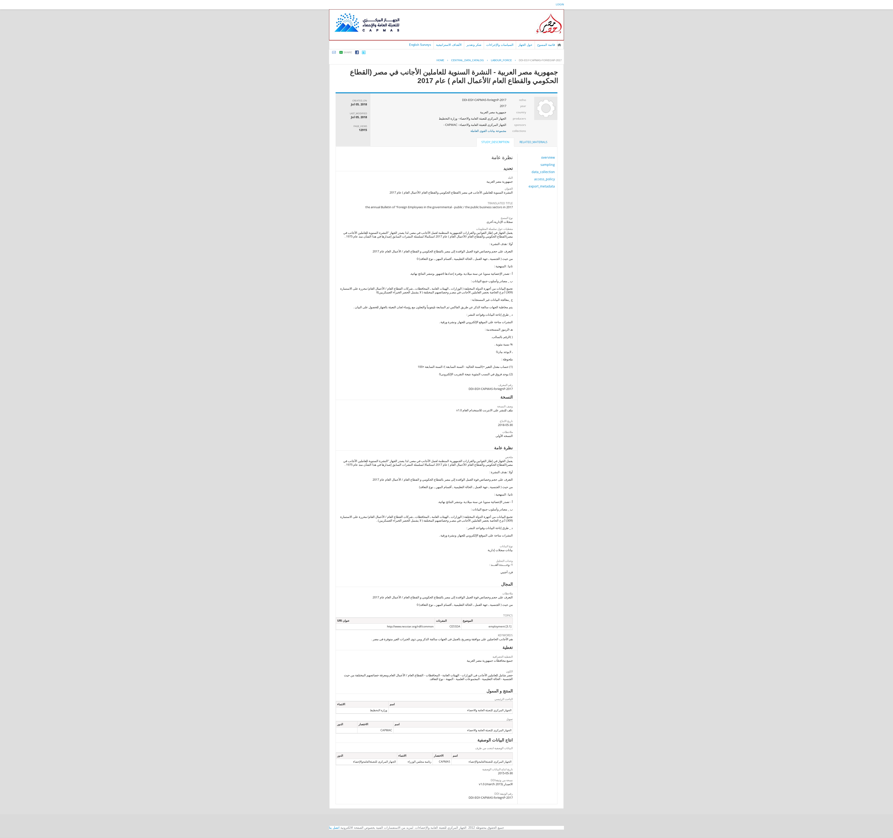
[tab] (533, 142)
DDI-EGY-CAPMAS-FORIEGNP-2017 (540, 60)
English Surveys (420, 45)
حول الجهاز (525, 45)
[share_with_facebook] (357, 53)
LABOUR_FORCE (501, 60)
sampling (547, 164)
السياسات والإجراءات (499, 45)
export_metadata (542, 186)
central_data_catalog (467, 60)
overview (548, 157)
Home (440, 60)
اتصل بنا (334, 827)
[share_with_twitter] (364, 53)
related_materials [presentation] (533, 142)
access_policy (544, 179)
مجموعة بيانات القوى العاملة (488, 131)
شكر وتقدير (473, 45)
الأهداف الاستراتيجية (449, 45)
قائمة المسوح (546, 45)
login (560, 4)
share (347, 52)
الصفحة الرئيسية (559, 45)
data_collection (543, 172)
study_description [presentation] (495, 142)
